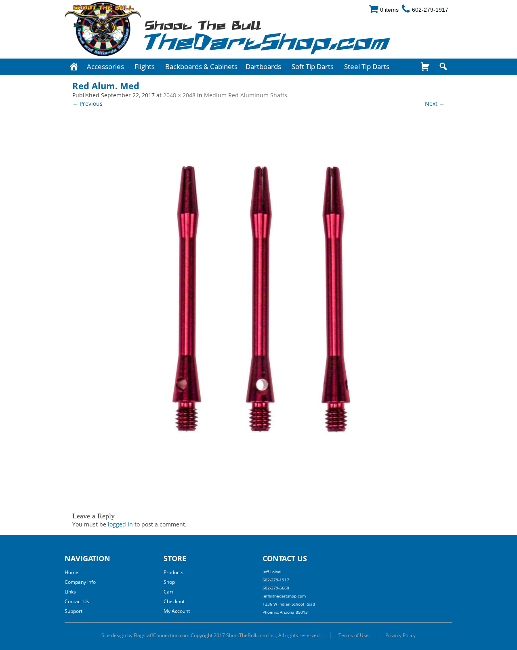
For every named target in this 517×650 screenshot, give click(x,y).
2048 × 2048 (179, 95)
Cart (168, 591)
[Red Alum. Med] (258, 305)
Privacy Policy (400, 635)
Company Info (80, 582)
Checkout (174, 601)
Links (70, 591)
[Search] (443, 67)
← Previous (87, 103)
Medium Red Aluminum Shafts (245, 95)
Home (71, 572)
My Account (177, 611)
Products (173, 572)
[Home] (74, 67)
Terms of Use (353, 635)
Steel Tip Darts (366, 66)
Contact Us (77, 601)
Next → (435, 103)
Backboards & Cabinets (201, 66)
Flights (145, 66)
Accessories (105, 66)
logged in (120, 524)
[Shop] (425, 67)
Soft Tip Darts (313, 66)
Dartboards (263, 66)
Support (73, 611)
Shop (169, 582)
